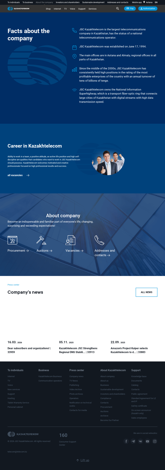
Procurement (106, 407)
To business (28, 2)
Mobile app (137, 2)
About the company (44, 2)
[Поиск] (117, 8)
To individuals (14, 2)
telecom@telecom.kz (17, 451)
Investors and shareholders (67, 2)
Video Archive (75, 389)
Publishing (74, 385)
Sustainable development (93, 2)
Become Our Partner (109, 420)
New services (14, 389)
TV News (73, 381)
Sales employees (139, 418)
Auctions (104, 411)
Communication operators (50, 381)
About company (107, 376)
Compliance (105, 398)
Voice (72, 9)
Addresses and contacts (117, 2)
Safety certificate (139, 406)
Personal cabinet (15, 407)
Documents (136, 381)
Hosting (11, 398)
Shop (48, 9)
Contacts (104, 402)
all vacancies (15, 175)
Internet (57, 9)
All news (146, 292)
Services (93, 9)
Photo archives (76, 394)
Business (104, 385)
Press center (13, 285)
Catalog (134, 385)
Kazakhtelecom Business (50, 376)
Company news (76, 376)
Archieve (104, 416)
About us (104, 381)
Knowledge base (138, 376)
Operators (73, 398)
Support (81, 9)
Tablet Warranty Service (18, 402)
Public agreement (139, 394)
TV (65, 9)
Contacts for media (78, 410)
